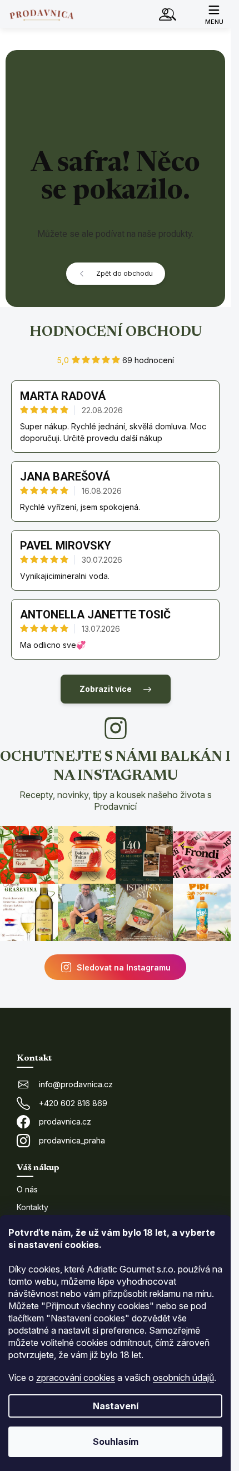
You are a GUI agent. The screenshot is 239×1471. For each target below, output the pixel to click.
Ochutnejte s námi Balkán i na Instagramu (115, 781)
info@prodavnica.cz (76, 1084)
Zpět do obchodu (124, 273)
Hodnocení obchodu (115, 332)
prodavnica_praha (72, 1140)
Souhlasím (115, 1441)
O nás (27, 1189)
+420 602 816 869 (73, 1103)
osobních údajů (183, 1377)
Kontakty (32, 1207)
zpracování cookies (75, 1377)
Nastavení (115, 1405)
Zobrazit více (105, 689)
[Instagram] (115, 728)
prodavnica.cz (65, 1121)
